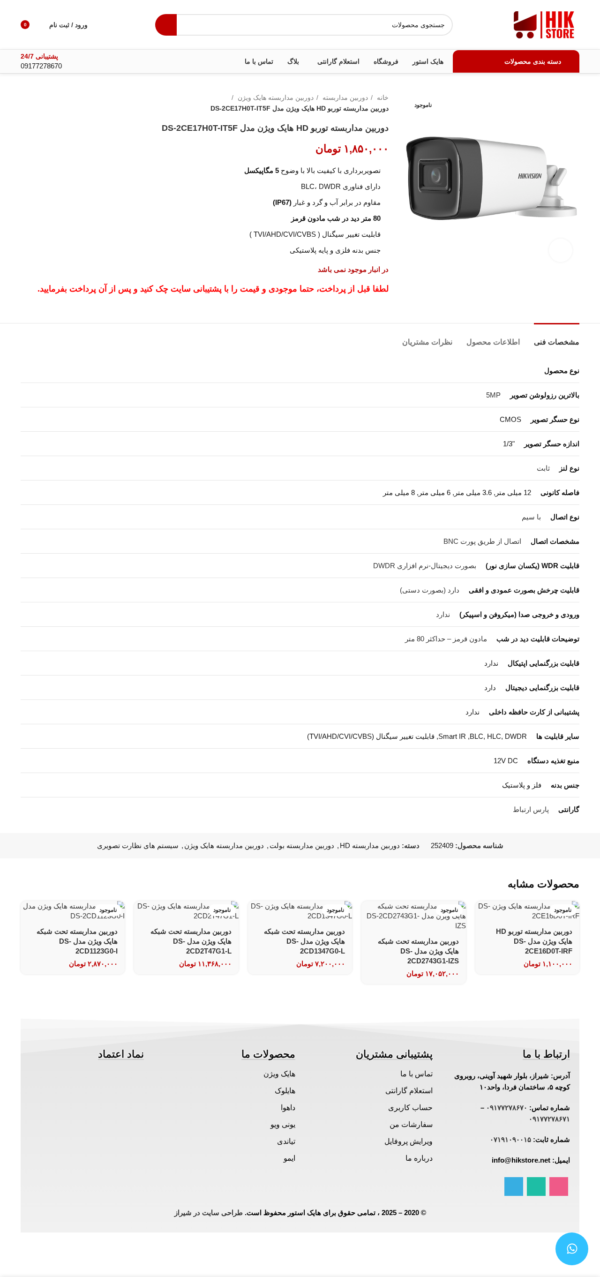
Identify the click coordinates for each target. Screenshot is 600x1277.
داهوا (288, 1108)
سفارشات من (411, 1124)
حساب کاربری (410, 1108)
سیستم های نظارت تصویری (138, 845)
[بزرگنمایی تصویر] (560, 250)
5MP (493, 395)
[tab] (556, 337)
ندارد (443, 614)
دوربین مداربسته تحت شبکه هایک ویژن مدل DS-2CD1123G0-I (77, 941)
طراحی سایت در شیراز (208, 1213)
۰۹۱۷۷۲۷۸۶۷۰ (506, 1108)
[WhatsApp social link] (536, 1186)
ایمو (289, 1158)
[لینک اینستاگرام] (558, 1186)
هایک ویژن (279, 1074)
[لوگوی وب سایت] (544, 24)
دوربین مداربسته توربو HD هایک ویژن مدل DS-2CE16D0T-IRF (534, 941)
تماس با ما (416, 1074)
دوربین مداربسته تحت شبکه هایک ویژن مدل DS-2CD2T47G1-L (191, 941)
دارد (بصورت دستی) (429, 590)
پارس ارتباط (531, 809)
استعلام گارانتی (409, 1091)
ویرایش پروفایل (408, 1141)
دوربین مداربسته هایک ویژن (275, 97)
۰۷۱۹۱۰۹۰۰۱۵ (510, 1139)
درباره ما (419, 1158)
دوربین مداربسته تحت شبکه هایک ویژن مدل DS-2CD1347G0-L (304, 941)
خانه (382, 97)
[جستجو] (166, 25)
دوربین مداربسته (344, 97)
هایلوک (285, 1091)
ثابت (543, 468)
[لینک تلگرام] (513, 1186)
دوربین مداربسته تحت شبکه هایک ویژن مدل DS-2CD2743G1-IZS (418, 951)
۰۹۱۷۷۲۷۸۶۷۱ (549, 1119)
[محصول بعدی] (25, 103)
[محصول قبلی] (44, 103)
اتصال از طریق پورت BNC (482, 541)
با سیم (531, 517)
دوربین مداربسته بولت (302, 845)
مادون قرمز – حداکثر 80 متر (446, 639)
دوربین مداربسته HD (370, 845)
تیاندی (286, 1141)
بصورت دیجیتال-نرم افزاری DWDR (424, 566)
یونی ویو (282, 1124)
